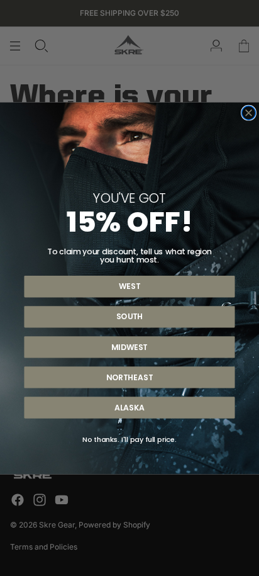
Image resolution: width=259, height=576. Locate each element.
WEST (129, 286)
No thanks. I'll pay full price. (129, 439)
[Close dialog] (249, 113)
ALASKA (129, 407)
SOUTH (129, 316)
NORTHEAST (129, 376)
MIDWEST (129, 346)
